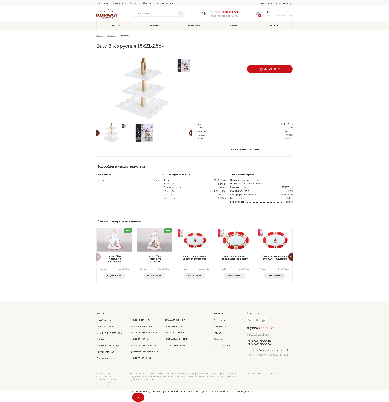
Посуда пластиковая (140, 358)
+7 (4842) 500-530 (259, 344)
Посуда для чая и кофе (107, 345)
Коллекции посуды (105, 326)
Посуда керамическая (141, 326)
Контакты (272, 25)
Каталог (116, 25)
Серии (233, 25)
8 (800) (260, 328)
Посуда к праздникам (174, 345)
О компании (102, 3)
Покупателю (119, 3)
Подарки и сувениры (173, 332)
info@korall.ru (258, 334)
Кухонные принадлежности (144, 351)
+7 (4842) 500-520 (259, 341)
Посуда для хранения (174, 320)
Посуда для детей (105, 358)
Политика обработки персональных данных (269, 355)
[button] (98, 133)
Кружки (100, 339)
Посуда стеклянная (140, 339)
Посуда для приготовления (143, 345)
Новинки (155, 25)
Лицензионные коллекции (109, 333)
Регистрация (265, 3)
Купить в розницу (164, 3)
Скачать (147, 3)
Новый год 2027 (104, 320)
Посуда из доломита (140, 320)
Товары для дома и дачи (175, 339)
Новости (134, 3)
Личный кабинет (284, 3)
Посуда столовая (105, 352)
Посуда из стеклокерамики (143, 332)
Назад (99, 35)
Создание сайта (254, 373)
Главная (111, 35)
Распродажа (195, 25)
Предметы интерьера (174, 326)
